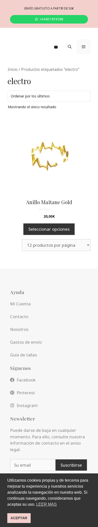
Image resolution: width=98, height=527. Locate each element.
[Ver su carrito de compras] (56, 46)
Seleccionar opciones (49, 229)
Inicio (13, 69)
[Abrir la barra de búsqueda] (70, 46)
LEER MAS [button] (46, 504)
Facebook (26, 380)
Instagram (27, 405)
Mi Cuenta (20, 304)
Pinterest (26, 393)
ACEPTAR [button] (19, 518)
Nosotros (19, 329)
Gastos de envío (26, 342)
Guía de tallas (23, 355)
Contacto (19, 316)
